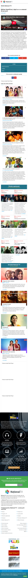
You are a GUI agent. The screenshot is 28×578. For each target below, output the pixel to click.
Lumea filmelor (5, 531)
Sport (3, 70)
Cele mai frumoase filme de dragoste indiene (13, 142)
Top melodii (21, 456)
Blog (7, 456)
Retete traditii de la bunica (7, 533)
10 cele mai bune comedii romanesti (11, 168)
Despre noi (20, 511)
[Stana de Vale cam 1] (14, 559)
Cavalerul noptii (7, 304)
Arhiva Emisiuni (21, 520)
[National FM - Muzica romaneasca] (14, 546)
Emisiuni (7, 440)
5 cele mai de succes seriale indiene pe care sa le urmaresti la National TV (14, 118)
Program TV (4, 513)
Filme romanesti (10, 170)
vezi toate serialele (14, 266)
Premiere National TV (22, 518)
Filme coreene (4, 526)
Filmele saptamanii (6, 515)
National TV (20, 570)
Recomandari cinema (6, 529)
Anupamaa (5, 327)
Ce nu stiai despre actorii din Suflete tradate (13, 97)
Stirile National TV (5, 520)
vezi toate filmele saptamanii (14, 187)
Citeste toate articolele (14, 467)
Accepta (25, 576)
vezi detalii (5, 104)
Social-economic (5, 66)
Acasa (3, 511)
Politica (3, 68)
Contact (24, 526)
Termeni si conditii (22, 529)
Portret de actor (5, 523)
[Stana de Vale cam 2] (14, 565)
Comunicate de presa (22, 528)
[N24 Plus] (14, 540)
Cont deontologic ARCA (21, 524)
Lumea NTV (20, 513)
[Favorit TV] (14, 553)
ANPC (25, 531)
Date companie (23, 523)
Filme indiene (9, 99)
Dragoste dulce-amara (8, 281)
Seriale (19, 515)
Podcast (21, 440)
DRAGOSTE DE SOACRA (9, 352)
